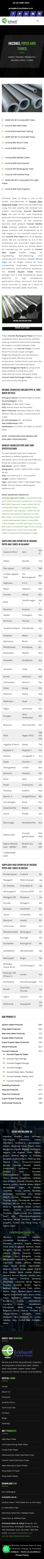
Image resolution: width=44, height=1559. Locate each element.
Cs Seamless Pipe (10, 1507)
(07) (40, 1046)
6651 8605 (25, 1536)
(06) (40, 1098)
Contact (5, 1413)
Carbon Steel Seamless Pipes (15, 1460)
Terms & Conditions (30, 1552)
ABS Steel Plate (9, 1439)
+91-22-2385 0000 (20, 2)
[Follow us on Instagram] (39, 14)
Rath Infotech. (12, 1552)
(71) (40, 1033)
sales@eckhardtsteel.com (20, 8)
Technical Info (8, 1407)
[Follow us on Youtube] (33, 14)
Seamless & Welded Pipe (14, 1518)
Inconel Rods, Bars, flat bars (20, 1072)
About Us (6, 1391)
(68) (40, 1024)
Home (11, 57)
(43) (40, 1029)
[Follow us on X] (19, 14)
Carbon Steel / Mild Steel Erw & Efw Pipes (21, 1502)
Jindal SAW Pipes (10, 1449)
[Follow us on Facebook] (13, 14)
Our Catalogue (9, 1492)
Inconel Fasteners (15, 1081)
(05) (40, 1038)
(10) (40, 1042)
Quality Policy (8, 1402)
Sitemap (6, 1423)
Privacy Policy (22, 1555)
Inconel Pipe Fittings (16, 1058)
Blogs (4, 1418)
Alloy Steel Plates (10, 1476)
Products (6, 1397)
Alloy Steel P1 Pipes (11, 1471)
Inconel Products (25, 57)
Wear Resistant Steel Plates (15, 1465)
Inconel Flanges (14, 1067)
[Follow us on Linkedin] (26, 14)
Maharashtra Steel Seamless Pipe (18, 1455)
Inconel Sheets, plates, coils (20, 1076)
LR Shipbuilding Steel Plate (15, 1444)
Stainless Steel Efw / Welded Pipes (18, 1513)
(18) (40, 1103)
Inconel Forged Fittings (18, 1063)
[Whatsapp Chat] (6, 1549)
